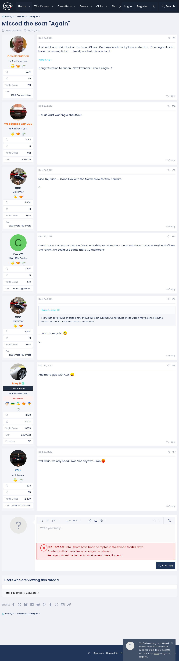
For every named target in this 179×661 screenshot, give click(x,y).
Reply (172, 96)
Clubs (99, 6)
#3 (174, 170)
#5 (174, 299)
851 (29, 152)
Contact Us (112, 653)
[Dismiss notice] (171, 643)
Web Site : (45, 59)
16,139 (28, 428)
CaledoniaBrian (13, 30)
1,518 (28, 215)
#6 (174, 365)
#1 (174, 38)
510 (29, 282)
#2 (174, 105)
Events (84, 6)
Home (22, 6)
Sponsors (99, 653)
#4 (174, 236)
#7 (174, 452)
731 (29, 85)
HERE (156, 653)
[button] (29, 6)
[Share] (169, 38)
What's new (41, 6)
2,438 (27, 498)
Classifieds (65, 6)
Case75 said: (48, 310)
